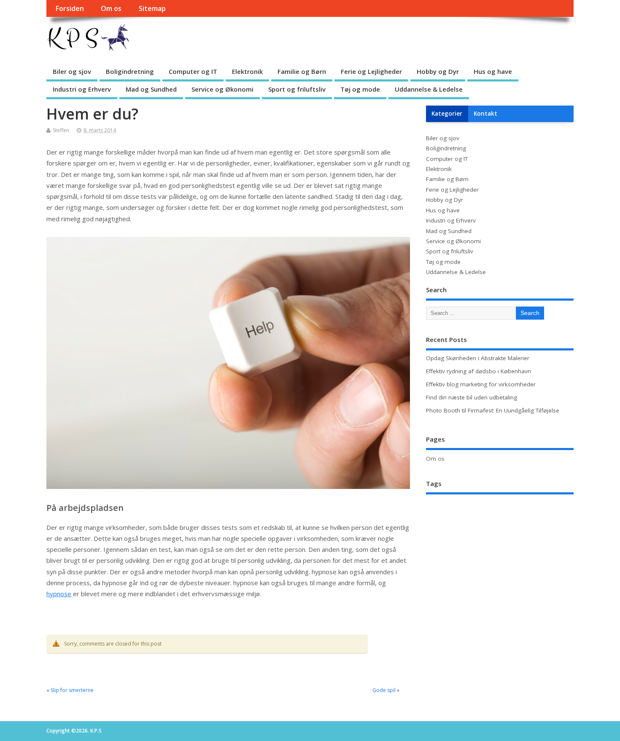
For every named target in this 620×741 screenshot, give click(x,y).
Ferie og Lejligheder (371, 71)
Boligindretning (130, 71)
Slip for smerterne (72, 690)
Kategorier (446, 113)
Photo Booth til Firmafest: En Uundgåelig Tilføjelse (492, 410)
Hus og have (493, 71)
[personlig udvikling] (228, 486)
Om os (111, 8)
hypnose (58, 593)
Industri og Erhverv (82, 89)
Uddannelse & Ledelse (429, 89)
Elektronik (247, 71)
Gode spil (384, 690)
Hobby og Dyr (438, 71)
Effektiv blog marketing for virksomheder (481, 384)
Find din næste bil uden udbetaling (471, 397)
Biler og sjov (72, 71)
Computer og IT (193, 71)
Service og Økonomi (222, 89)
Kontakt (485, 113)
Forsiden (69, 8)
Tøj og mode (360, 89)
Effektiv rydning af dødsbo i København (478, 371)
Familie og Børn (302, 71)
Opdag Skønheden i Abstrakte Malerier (477, 358)
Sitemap (152, 8)
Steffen (61, 130)
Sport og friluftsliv (297, 89)
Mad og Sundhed (151, 89)
